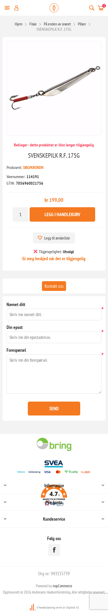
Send (54, 409)
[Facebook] (54, 550)
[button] (54, 496)
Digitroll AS (72, 607)
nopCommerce (62, 585)
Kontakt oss (54, 286)
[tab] (54, 286)
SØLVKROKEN (33, 167)
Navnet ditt (16, 304)
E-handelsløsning (46, 607)
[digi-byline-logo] (33, 607)
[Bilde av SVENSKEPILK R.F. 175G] (54, 88)
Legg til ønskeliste (57, 238)
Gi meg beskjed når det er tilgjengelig (53, 258)
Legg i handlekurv (62, 214)
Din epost (15, 327)
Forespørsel (16, 350)
